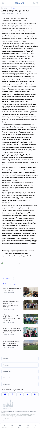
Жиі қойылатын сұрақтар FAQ (13, 390)
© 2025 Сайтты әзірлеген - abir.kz (10, 421)
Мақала (13, 8)
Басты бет (4, 8)
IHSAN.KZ (19, 3)
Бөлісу (8, 278)
